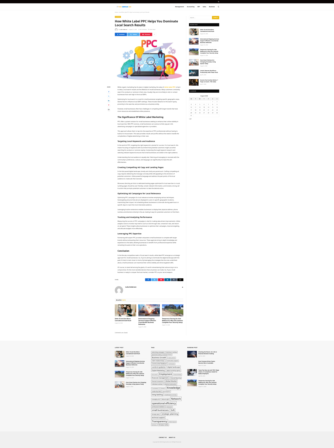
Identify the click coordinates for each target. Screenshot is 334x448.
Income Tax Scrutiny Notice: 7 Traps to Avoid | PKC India (209, 81)
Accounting (190, 6)
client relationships (158, 361)
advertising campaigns (158, 352)
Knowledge (173, 387)
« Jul (190, 119)
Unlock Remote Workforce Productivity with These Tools (209, 71)
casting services (171, 357)
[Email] (108, 109)
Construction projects (172, 361)
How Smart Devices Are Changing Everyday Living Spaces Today (208, 61)
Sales (204, 6)
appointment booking (157, 354)
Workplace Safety (163, 425)
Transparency (159, 421)
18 (195, 110)
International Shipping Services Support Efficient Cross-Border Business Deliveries (147, 321)
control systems (158, 367)
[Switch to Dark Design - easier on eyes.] (218, 6)
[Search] (218, 1)
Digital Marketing (158, 370)
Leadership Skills (156, 391)
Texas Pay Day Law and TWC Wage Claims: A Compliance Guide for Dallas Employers (208, 371)
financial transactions (157, 381)
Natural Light (165, 399)
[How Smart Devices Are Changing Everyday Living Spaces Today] (194, 62)
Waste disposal (172, 421)
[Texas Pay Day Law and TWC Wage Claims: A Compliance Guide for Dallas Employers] (192, 372)
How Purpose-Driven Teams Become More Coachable (206, 362)
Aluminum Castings (171, 352)
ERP (198, 6)
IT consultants (155, 388)
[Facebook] (108, 91)
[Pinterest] (108, 105)
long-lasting (157, 394)
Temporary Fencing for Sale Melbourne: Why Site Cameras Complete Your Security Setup (172, 320)
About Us (172, 437)
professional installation (158, 407)
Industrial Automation (170, 384)
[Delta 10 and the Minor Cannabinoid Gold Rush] (125, 310)
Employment (165, 374)
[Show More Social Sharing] (154, 34)
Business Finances (168, 354)
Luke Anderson (123, 29)
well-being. (154, 425)
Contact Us (163, 437)
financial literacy (177, 374)
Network (176, 398)
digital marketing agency (173, 370)
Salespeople (169, 406)
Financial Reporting (175, 378)
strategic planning (170, 414)
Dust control (154, 374)
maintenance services (171, 395)
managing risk (156, 399)
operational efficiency (164, 403)
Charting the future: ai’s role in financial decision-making (207, 352)
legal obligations (166, 391)
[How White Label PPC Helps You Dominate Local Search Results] (149, 60)
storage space (156, 414)
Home (116, 12)
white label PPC (169, 87)
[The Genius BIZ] (124, 6)
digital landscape (173, 367)
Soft (173, 410)
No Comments (143, 29)
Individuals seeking (157, 384)
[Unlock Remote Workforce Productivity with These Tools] (194, 73)
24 (191, 113)
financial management (160, 378)
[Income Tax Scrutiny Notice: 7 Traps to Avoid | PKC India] (194, 82)
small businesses (160, 410)
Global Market (171, 381)
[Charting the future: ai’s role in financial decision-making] (192, 354)
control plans (172, 363)
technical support (158, 417)
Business (212, 6)
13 (204, 107)
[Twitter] (108, 96)
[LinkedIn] (108, 100)
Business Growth (159, 357)
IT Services (162, 388)
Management (179, 6)
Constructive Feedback (159, 364)
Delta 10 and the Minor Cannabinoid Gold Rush (123, 320)
